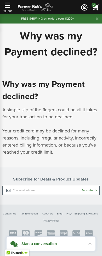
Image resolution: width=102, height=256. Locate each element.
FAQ (69, 213)
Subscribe (88, 190)
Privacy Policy (51, 220)
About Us (47, 213)
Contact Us (9, 213)
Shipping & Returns (86, 213)
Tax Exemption (29, 213)
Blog (60, 213)
